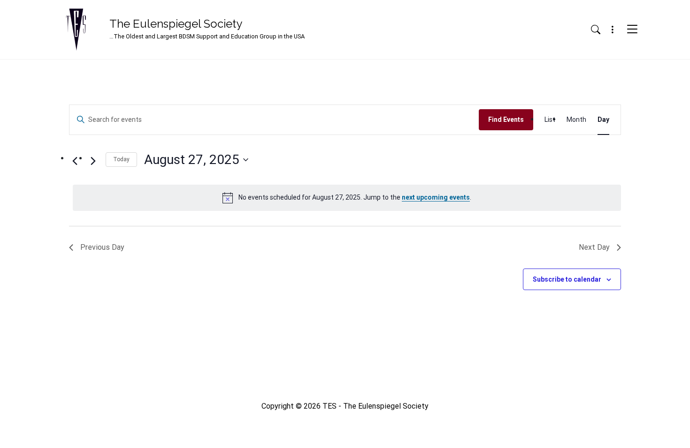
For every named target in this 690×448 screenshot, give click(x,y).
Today (121, 159)
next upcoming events (436, 197)
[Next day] (93, 160)
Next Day (594, 247)
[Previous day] (74, 160)
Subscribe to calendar (567, 279)
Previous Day (102, 247)
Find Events (506, 119)
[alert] (347, 198)
